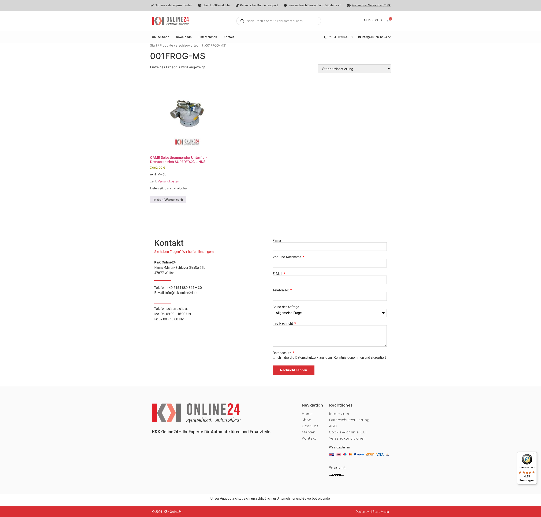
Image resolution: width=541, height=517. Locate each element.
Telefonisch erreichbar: (172, 314)
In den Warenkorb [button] (168, 199)
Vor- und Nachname (287, 257)
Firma (277, 240)
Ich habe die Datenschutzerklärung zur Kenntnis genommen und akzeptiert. (331, 358)
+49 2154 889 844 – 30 (184, 288)
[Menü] (534, 454)
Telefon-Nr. (281, 290)
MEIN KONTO (373, 20)
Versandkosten (168, 181)
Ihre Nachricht (283, 323)
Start (153, 45)
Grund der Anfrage (286, 307)
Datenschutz (282, 353)
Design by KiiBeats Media (372, 511)
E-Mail (278, 274)
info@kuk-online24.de (181, 293)
